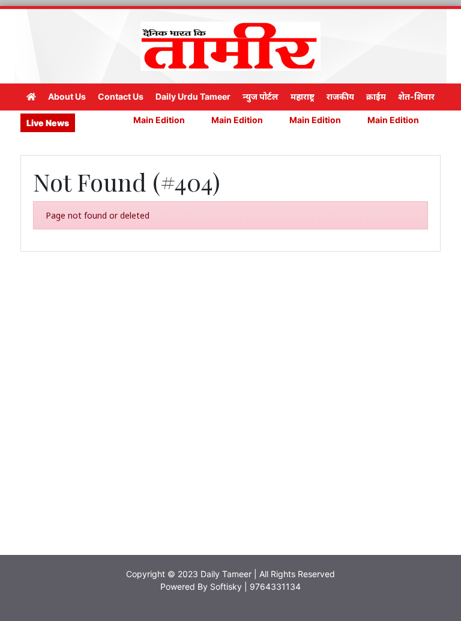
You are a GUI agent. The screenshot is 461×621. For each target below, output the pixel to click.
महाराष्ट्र (303, 96)
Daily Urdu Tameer (192, 96)
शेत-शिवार (416, 96)
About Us (67, 96)
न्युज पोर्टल (261, 96)
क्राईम (376, 96)
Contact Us (120, 96)
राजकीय (340, 96)
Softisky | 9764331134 (255, 586)
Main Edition (153, 120)
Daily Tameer (226, 574)
